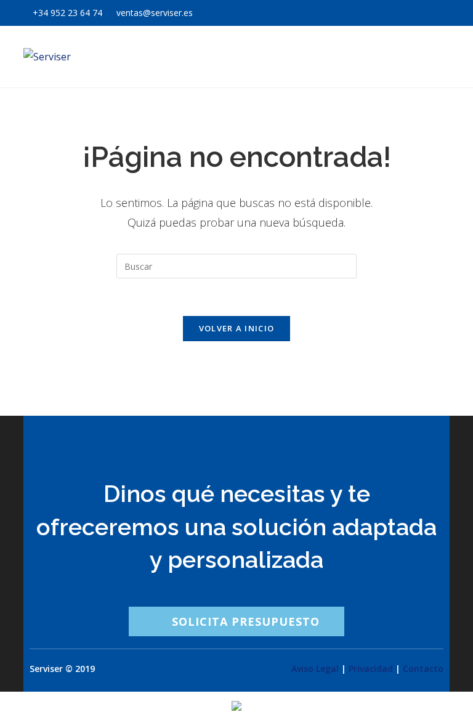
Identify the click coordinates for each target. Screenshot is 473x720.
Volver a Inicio (237, 328)
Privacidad (371, 668)
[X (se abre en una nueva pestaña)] (401, 13)
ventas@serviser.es (153, 12)
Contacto (423, 668)
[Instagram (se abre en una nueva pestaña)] (431, 13)
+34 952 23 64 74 (67, 12)
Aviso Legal (315, 668)
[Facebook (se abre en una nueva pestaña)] (416, 13)
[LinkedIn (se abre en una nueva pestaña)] (444, 13)
